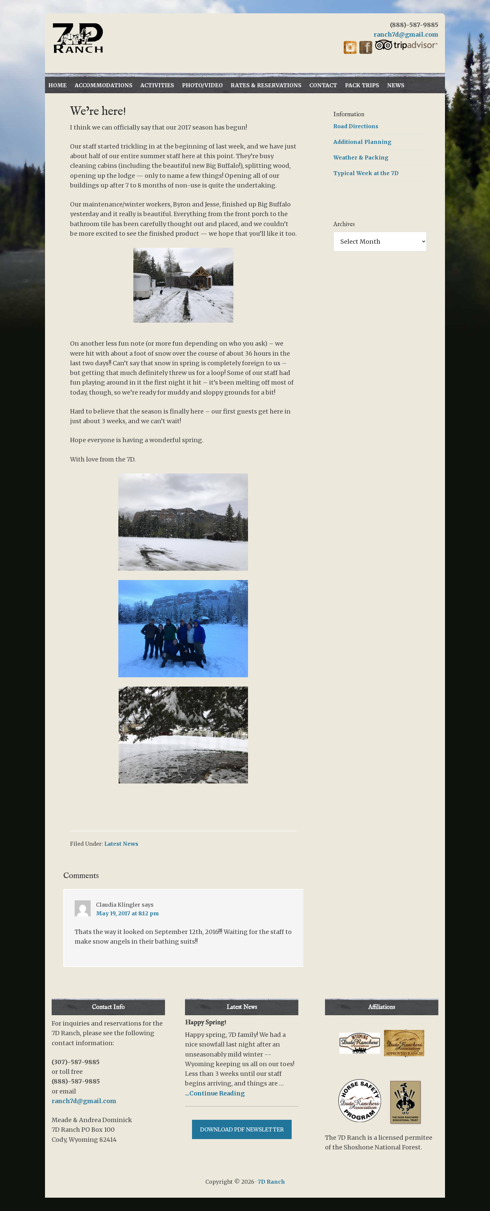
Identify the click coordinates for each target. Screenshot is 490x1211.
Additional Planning (362, 142)
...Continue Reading (215, 1093)
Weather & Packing (360, 157)
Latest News (121, 843)
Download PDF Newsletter (242, 1129)
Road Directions (355, 126)
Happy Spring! (205, 1022)
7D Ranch (112, 38)
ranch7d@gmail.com (406, 34)
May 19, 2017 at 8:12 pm (127, 913)
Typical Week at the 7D (366, 173)
